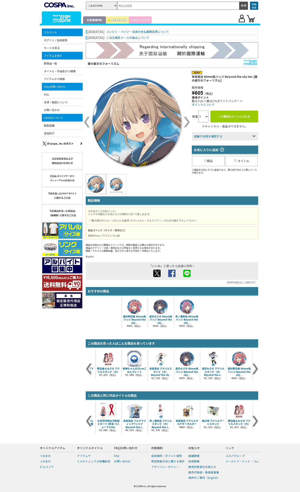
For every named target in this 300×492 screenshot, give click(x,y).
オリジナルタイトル (90, 448)
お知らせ (194, 448)
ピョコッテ (47, 467)
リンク (230, 448)
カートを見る (52, 48)
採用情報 (194, 461)
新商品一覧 (50, 63)
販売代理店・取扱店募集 (203, 472)
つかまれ (45, 461)
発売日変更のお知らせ (202, 467)
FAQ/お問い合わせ (126, 448)
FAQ (46, 94)
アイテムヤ (84, 456)
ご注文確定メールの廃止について (127, 38)
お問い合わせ (52, 110)
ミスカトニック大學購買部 (93, 461)
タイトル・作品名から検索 (60, 71)
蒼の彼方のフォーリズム (103, 63)
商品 (210, 161)
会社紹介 (49, 133)
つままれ (45, 456)
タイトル (243, 161)
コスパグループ (235, 456)
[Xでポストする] (157, 276)
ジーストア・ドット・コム (242, 461)
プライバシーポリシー (165, 467)
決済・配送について (56, 102)
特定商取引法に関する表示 (168, 461)
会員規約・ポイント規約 (166, 456)
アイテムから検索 (54, 79)
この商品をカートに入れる (234, 116)
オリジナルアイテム (52, 448)
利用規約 (157, 448)
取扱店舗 (49, 125)
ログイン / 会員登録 (55, 40)
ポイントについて (203, 104)
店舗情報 (194, 456)
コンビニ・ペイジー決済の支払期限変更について (137, 32)
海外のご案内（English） (204, 478)
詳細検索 (254, 5)
